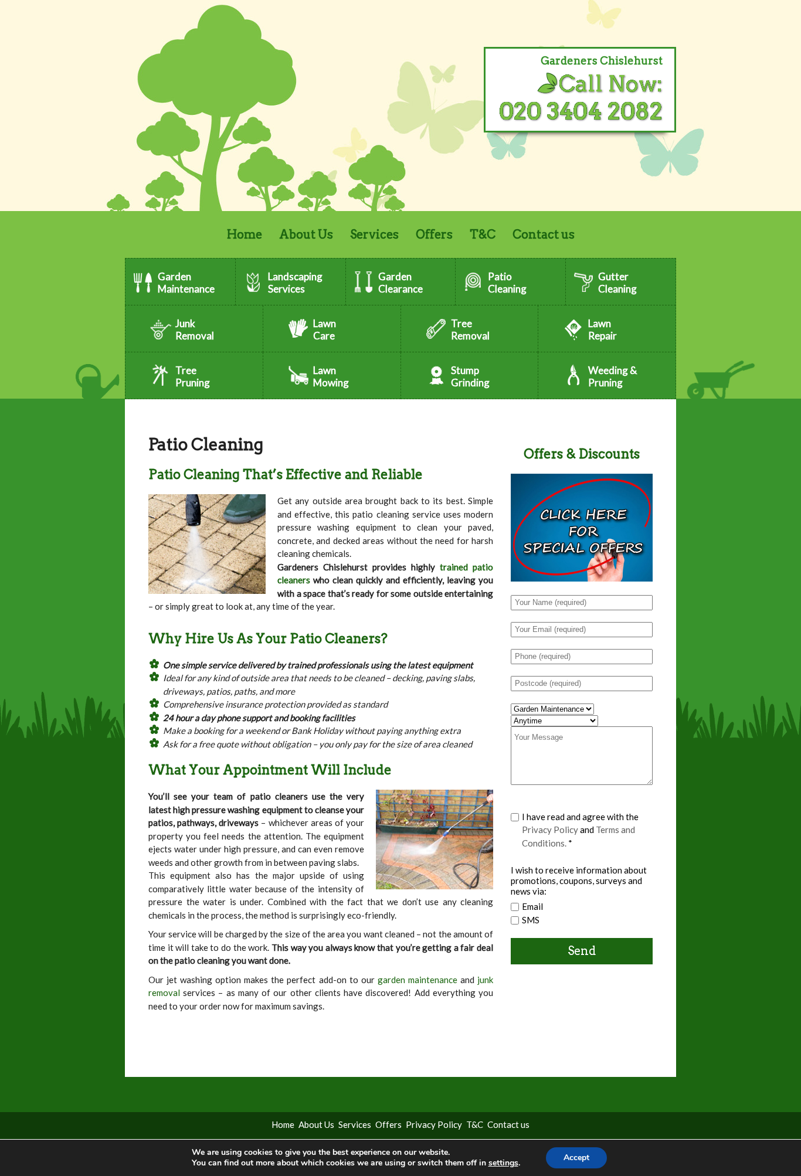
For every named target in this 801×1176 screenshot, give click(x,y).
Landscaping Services (295, 282)
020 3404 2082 (581, 110)
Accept (576, 1157)
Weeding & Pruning (612, 376)
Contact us (543, 234)
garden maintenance (417, 979)
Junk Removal (194, 329)
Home (244, 234)
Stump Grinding (470, 376)
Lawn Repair (602, 329)
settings (503, 1163)
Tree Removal (470, 329)
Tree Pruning (192, 376)
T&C (482, 234)
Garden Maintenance (186, 282)
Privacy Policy (550, 829)
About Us (306, 234)
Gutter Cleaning (617, 282)
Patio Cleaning (507, 282)
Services (374, 234)
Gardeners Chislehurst (602, 61)
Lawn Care (324, 329)
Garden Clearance (400, 282)
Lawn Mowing (331, 376)
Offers (434, 234)
